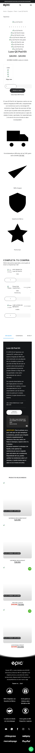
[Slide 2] (12, 26)
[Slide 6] (19, 26)
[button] (31, 5)
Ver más (21, 156)
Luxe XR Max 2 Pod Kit (17, 645)
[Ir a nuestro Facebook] (17, 729)
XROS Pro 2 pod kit (17, 603)
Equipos (10, 11)
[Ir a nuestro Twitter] (29, 729)
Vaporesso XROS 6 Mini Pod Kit (17, 518)
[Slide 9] (25, 26)
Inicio (4, 11)
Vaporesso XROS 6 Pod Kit (17, 561)
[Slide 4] (16, 26)
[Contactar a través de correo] (6, 729)
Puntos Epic (17, 250)
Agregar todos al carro (17, 326)
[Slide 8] (23, 26)
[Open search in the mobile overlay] (19, 5)
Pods (15, 11)
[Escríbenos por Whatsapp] (31, 749)
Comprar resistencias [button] (14, 412)
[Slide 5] (17, 26)
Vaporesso (6, 17)
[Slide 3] (14, 26)
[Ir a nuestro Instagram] (23, 729)
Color (8, 68)
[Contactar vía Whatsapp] (12, 729)
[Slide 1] (10, 26)
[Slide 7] (21, 26)
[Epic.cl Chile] (6, 5)
